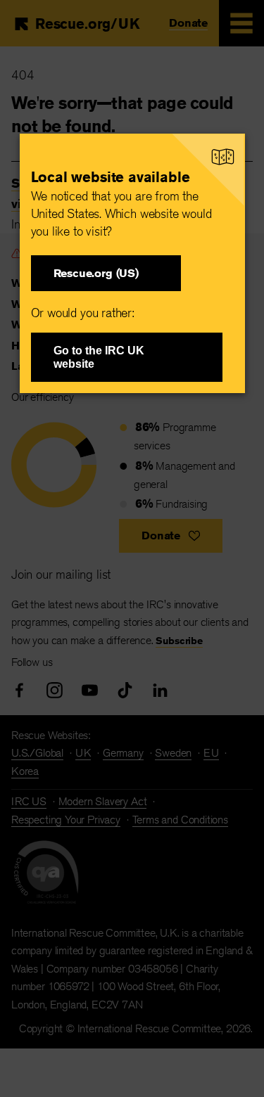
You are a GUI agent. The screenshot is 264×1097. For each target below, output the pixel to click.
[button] (106, 273)
